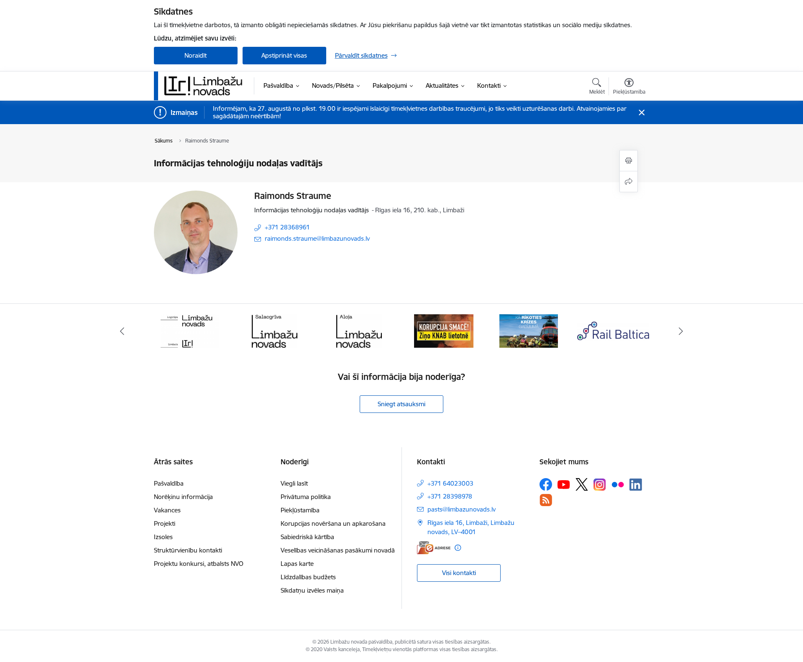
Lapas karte (297, 564)
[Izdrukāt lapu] (628, 160)
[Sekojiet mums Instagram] (599, 485)
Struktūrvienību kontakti (188, 550)
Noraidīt (195, 55)
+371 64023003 (450, 483)
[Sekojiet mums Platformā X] (581, 484)
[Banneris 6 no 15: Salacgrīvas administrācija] (274, 330)
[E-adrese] (433, 548)
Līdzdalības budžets (308, 577)
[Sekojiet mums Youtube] (563, 484)
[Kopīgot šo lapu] (628, 181)
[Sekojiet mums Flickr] (617, 484)
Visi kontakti (459, 573)
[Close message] (641, 112)
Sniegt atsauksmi (401, 404)
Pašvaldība (169, 483)
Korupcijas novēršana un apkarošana (333, 523)
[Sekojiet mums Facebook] (546, 484)
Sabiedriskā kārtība (307, 537)
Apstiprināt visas (284, 55)
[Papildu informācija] (458, 548)
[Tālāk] (681, 331)
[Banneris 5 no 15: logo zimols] (190, 330)
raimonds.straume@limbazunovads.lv (317, 238)
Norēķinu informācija (183, 497)
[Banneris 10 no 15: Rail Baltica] (613, 330)
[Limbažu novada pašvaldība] (206, 85)
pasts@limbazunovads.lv (461, 509)
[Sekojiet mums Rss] (546, 500)
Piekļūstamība (300, 510)
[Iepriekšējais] (122, 331)
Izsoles (163, 537)
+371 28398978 (449, 496)
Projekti (164, 523)
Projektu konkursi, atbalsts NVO (198, 564)
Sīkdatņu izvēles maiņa (312, 590)
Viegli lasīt (294, 483)
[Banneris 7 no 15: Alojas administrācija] (359, 330)
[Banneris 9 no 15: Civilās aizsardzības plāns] (528, 330)
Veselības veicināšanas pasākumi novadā (338, 550)
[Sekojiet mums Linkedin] (635, 485)
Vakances (167, 510)
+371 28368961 (287, 227)
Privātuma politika (306, 497)
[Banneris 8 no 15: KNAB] (443, 330)
